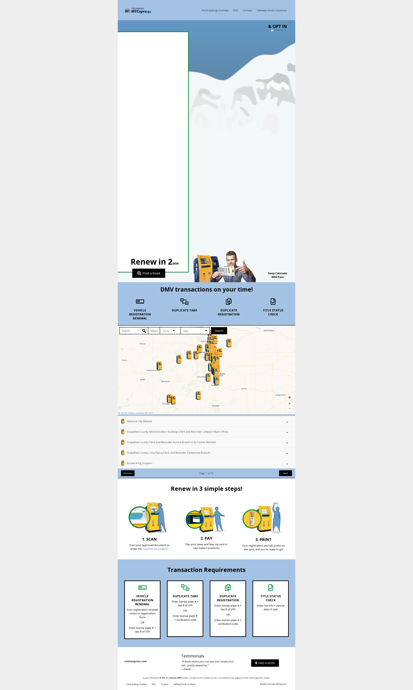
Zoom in (289, 403)
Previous (127, 473)
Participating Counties (215, 10)
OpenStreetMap (127, 413)
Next (285, 473)
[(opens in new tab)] (277, 150)
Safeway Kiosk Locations (272, 10)
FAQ (235, 10)
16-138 (162, 678)
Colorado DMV (175, 678)
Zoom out (289, 408)
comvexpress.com (135, 661)
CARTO (151, 413)
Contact (247, 10)
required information (155, 549)
